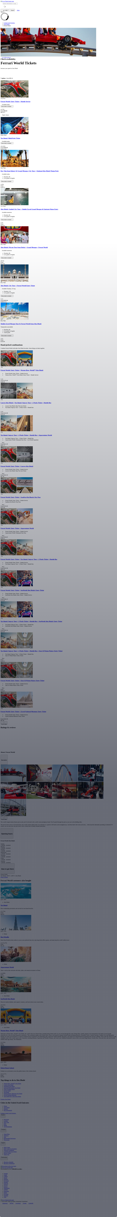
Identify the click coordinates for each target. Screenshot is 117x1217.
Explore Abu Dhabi (6, 1099)
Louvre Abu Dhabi (8, 1085)
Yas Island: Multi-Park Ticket (10, 138)
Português (6, 1191)
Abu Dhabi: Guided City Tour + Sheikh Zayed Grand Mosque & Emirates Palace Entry (29, 209)
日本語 (6, 1189)
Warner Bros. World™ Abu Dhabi (12, 1083)
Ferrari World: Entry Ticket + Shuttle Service (15, 101)
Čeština (6, 1176)
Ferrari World (7, 1090)
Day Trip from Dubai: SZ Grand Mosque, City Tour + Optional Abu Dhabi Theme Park (30, 171)
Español (6, 1182)
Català (5, 1175)
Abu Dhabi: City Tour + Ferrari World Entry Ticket (18, 286)
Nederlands (7, 1188)
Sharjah (6, 1109)
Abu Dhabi (6, 1107)
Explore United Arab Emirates (8, 1113)
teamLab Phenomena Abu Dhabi (12, 1088)
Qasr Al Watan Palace (9, 1089)
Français (6, 1183)
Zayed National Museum (10, 1095)
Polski (5, 1192)
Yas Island (6, 1092)
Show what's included (6, 106)
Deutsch (6, 1179)
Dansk (5, 1178)
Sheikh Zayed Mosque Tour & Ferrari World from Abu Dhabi (21, 324)
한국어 (6, 1185)
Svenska (6, 1195)
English (6, 1173)
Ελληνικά (6, 1180)
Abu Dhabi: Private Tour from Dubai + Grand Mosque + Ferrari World (24, 247)
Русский (6, 1194)
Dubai (5, 1106)
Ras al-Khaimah (8, 1110)
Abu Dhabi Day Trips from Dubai (12, 1096)
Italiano (6, 1186)
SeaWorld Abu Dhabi (9, 1086)
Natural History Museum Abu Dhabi (13, 1093)
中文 (5, 1197)
